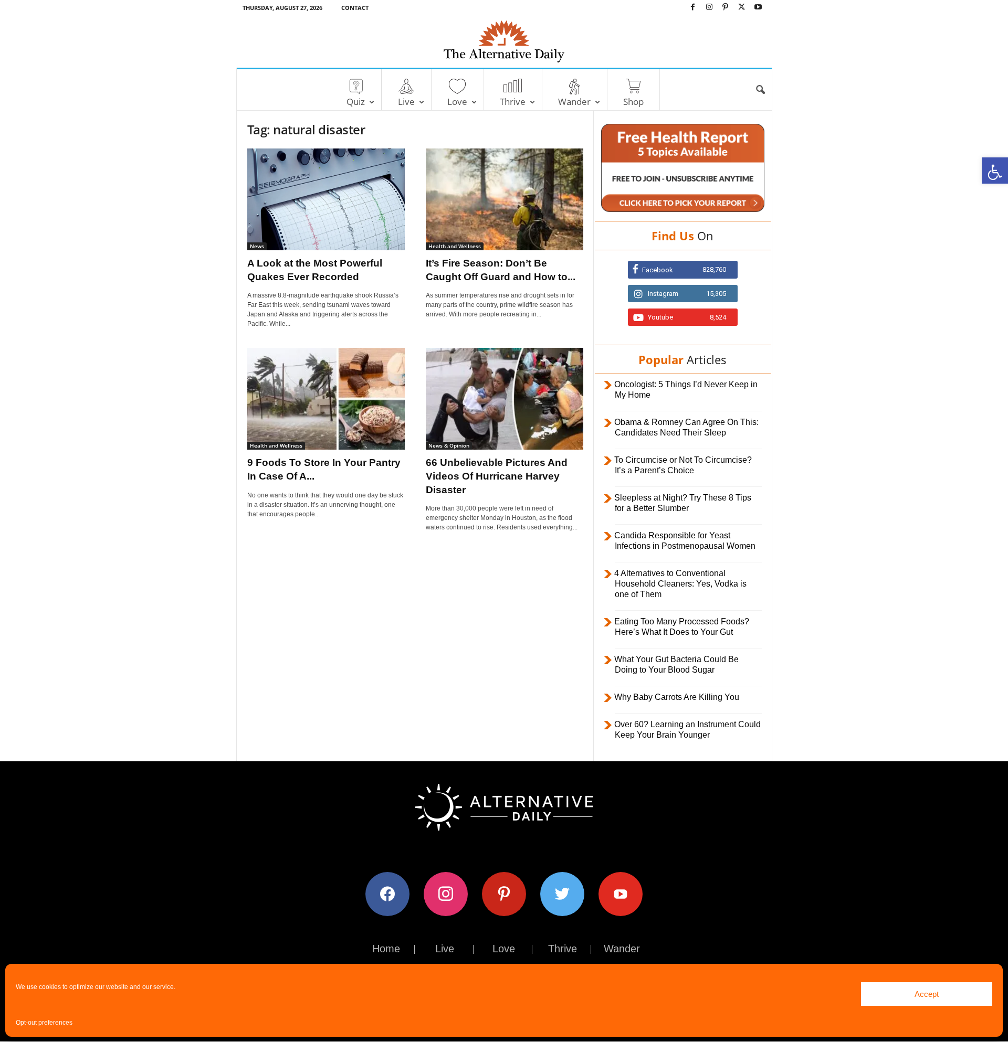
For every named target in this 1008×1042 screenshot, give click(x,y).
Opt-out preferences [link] (44, 1022)
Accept (927, 994)
